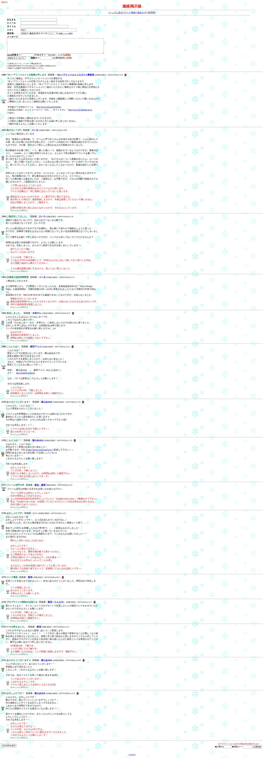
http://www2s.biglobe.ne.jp (80, 110)
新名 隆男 (40, 485)
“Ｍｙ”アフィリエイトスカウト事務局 (75, 75)
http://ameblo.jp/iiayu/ (25, 373)
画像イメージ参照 (65, 33)
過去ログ (141, 12)
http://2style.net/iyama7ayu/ (40, 450)
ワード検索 (129, 12)
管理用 (151, 12)
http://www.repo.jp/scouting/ (48, 107)
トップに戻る (116, 12)
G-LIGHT (132, 755)
